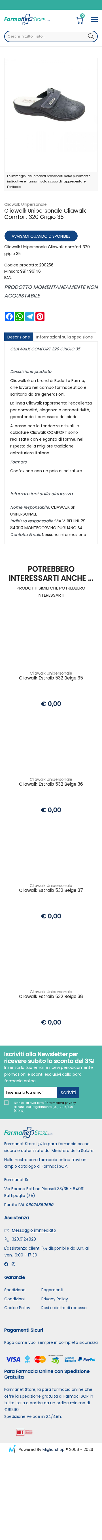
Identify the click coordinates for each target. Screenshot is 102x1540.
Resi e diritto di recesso (64, 1308)
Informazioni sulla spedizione (64, 337)
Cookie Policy (17, 1308)
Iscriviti (68, 1092)
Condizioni (14, 1299)
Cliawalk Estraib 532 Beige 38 (51, 997)
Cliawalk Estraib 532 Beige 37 (51, 891)
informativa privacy (61, 1103)
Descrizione (18, 337)
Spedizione (15, 1290)
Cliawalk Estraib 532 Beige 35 (51, 678)
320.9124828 (24, 1239)
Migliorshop (53, 1449)
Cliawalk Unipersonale (25, 204)
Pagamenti (52, 1290)
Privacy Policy (54, 1299)
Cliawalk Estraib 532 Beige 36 (51, 784)
